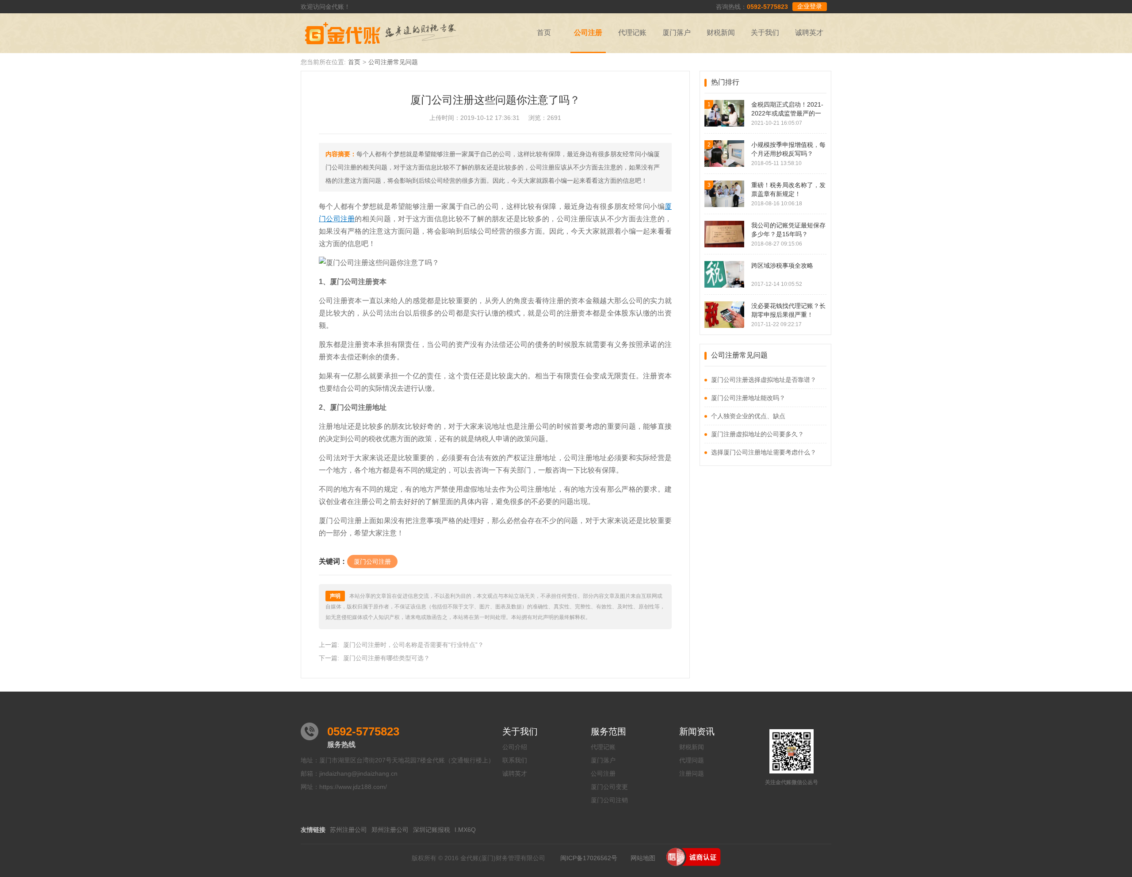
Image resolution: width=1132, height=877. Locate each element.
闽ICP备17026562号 (588, 858)
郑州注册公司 (390, 829)
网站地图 (643, 858)
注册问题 (691, 773)
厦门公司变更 (609, 786)
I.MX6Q (465, 829)
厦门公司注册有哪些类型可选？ (386, 658)
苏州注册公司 (348, 829)
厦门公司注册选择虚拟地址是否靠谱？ (763, 379)
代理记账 (632, 32)
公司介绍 (514, 746)
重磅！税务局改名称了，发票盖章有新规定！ (788, 189)
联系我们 (514, 760)
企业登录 (809, 6)
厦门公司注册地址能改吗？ (748, 397)
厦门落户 (676, 32)
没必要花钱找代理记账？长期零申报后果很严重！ (788, 310)
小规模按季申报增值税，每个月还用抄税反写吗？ (788, 149)
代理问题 (691, 760)
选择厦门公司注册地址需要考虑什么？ (763, 452)
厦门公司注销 (609, 800)
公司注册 (588, 32)
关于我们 (765, 32)
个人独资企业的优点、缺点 (748, 415)
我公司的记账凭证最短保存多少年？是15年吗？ (788, 230)
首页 (544, 32)
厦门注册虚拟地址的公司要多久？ (757, 434)
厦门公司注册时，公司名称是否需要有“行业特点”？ (413, 644)
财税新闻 (721, 32)
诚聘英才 (809, 32)
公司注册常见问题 (393, 61)
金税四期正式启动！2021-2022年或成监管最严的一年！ (787, 109)
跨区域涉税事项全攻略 (782, 265)
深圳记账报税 (431, 829)
